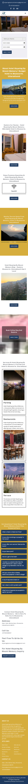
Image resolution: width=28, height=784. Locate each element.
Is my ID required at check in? (10, 579)
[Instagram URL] (14, 8)
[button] (2, 24)
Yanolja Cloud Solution (17, 781)
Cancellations (17, 754)
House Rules (5, 756)
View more (23, 297)
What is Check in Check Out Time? (12, 532)
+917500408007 (6, 633)
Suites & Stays (6, 747)
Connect (16, 751)
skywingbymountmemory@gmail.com (13, 643)
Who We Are (17, 745)
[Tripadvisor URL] (17, 8)
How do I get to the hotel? (9, 556)
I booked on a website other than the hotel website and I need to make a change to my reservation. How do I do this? (13, 564)
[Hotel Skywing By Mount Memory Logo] (4, 13)
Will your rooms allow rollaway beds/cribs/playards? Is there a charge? (13, 573)
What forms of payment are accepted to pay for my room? (13, 591)
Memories (16, 749)
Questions (4, 751)
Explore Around (6, 749)
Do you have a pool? (8, 551)
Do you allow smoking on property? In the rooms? (13, 538)
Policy (3, 754)
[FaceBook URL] (11, 8)
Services (16, 747)
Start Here (5, 745)
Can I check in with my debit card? (12, 585)
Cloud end (5, 225)
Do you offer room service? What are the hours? (13, 545)
